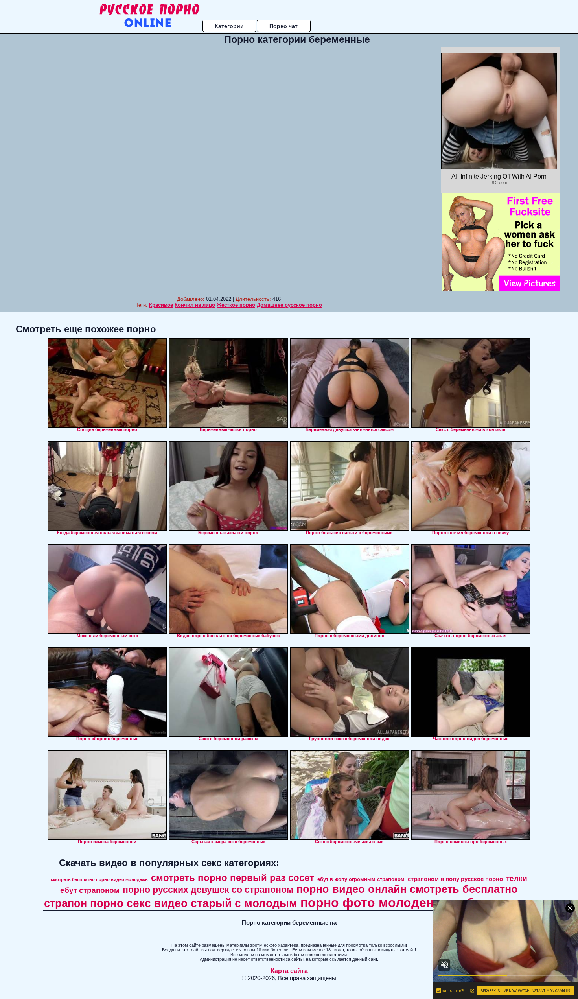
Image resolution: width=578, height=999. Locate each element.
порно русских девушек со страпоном (208, 890)
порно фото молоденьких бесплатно (416, 903)
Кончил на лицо (195, 305)
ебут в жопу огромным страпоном (361, 879)
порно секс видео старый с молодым (193, 903)
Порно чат (283, 26)
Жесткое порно (236, 305)
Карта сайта (289, 971)
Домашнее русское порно (289, 305)
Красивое (161, 305)
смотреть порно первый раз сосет (232, 877)
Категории (229, 26)
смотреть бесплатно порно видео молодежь (99, 879)
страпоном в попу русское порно (455, 879)
